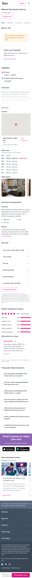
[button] (13, 188)
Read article (6, 495)
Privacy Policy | (4, 558)
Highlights (10, 23)
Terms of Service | (13, 558)
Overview (18, 23)
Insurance (27, 23)
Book (3, 23)
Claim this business (10, 59)
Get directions (24, 139)
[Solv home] (5, 3)
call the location (6, 236)
